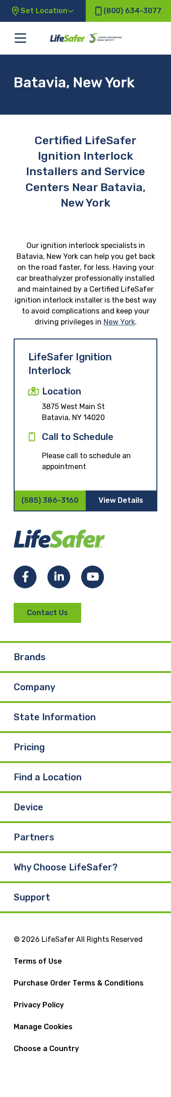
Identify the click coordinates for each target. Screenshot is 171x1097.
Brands (30, 657)
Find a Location (48, 777)
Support (32, 897)
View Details (120, 500)
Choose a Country (46, 1048)
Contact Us (47, 612)
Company (34, 687)
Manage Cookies (43, 1026)
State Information (55, 717)
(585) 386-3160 (49, 500)
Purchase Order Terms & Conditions (79, 983)
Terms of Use (38, 961)
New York (119, 322)
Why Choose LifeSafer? (66, 867)
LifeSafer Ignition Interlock (70, 363)
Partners (34, 837)
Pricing (29, 747)
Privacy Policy (39, 1005)
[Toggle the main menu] (20, 37)
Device (28, 807)
